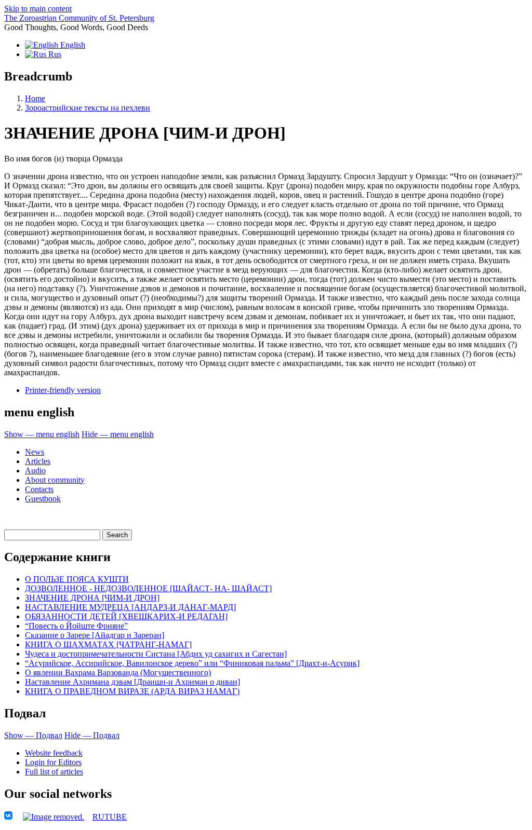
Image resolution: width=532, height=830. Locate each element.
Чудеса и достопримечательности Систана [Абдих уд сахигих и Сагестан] (156, 653)
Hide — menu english (118, 434)
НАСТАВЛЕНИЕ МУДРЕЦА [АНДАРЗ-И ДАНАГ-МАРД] (130, 607)
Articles (37, 461)
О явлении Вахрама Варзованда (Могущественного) (118, 672)
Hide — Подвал (91, 735)
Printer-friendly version (63, 390)
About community (55, 479)
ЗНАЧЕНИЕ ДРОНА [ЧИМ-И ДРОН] (92, 597)
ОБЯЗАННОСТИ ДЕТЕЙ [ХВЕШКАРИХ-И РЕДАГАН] (126, 616)
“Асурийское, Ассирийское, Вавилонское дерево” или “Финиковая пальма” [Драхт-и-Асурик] (192, 663)
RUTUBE (109, 816)
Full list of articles (54, 771)
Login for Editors (53, 762)
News (34, 451)
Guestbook (43, 498)
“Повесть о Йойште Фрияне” (76, 625)
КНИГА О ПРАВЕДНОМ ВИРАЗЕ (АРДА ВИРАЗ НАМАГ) (132, 691)
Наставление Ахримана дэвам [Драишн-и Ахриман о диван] (132, 681)
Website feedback (54, 753)
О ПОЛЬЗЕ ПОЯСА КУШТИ (77, 579)
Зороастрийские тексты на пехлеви (87, 107)
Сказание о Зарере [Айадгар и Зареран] (94, 635)
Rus (53, 54)
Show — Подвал (33, 735)
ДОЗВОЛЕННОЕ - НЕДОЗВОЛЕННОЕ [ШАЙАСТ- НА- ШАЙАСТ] (148, 588)
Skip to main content (38, 8)
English (71, 44)
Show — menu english (41, 434)
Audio (35, 470)
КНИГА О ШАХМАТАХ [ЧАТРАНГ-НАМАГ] (108, 644)
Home (35, 98)
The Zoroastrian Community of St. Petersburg (79, 17)
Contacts (39, 489)
